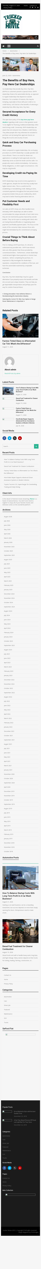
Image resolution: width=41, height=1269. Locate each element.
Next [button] (37, 333)
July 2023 (7, 654)
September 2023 (9, 645)
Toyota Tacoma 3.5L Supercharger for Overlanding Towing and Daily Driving (20, 485)
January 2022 (8, 727)
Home (26, 5)
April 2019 (7, 826)
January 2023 (8, 675)
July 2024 (7, 615)
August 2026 (8, 517)
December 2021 (9, 731)
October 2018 (8, 851)
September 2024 (9, 607)
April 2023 (7, 663)
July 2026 (7, 521)
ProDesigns (35, 1232)
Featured (7, 1010)
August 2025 (8, 559)
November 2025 (9, 547)
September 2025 (9, 555)
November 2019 (9, 796)
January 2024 (8, 637)
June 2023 (7, 658)
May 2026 (7, 529)
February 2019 (8, 834)
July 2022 (7, 701)
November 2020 (9, 774)
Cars (5, 1001)
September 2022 (9, 693)
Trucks (6, 1022)
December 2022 (9, 680)
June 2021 (7, 753)
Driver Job (7, 1005)
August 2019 (8, 808)
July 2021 (7, 748)
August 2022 (8, 697)
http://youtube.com (38, 7)
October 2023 (8, 641)
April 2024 (7, 628)
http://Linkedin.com (35, 7)
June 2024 (7, 620)
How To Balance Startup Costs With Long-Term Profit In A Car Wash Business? (27, 389)
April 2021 (7, 761)
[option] (20, 332)
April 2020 (7, 787)
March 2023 (8, 667)
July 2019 (7, 813)
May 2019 (7, 821)
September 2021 (9, 740)
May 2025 (7, 572)
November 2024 (9, 598)
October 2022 (8, 688)
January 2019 (8, 839)
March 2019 (8, 830)
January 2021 (8, 770)
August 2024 (8, 611)
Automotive (16, 75)
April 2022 (7, 714)
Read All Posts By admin (12, 373)
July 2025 (7, 564)
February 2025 (8, 585)
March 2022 (8, 718)
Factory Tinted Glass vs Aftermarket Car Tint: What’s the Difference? (26, 410)
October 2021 (8, 735)
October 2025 (8, 551)
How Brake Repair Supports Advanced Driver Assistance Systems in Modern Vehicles (19, 344)
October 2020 (8, 778)
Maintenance (8, 1014)
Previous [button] (4, 333)
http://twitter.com (32, 7)
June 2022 (7, 705)
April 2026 (7, 534)
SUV (5, 1018)
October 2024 (8, 602)
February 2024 (8, 632)
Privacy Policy (7, 8)
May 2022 (7, 710)
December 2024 (9, 594)
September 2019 (9, 804)
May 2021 (7, 757)
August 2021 (8, 744)
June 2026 (7, 525)
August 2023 (8, 650)
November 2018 (9, 847)
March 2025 (8, 581)
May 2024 (7, 624)
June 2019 (7, 817)
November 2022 (9, 684)
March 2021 (8, 766)
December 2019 (9, 791)
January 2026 (8, 542)
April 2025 (7, 577)
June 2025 (7, 568)
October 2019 (8, 800)
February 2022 (8, 723)
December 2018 (9, 843)
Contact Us (33, 5)
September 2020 (9, 783)
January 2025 (8, 590)
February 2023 (8, 671)
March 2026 (8, 538)
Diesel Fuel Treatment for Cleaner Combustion (19, 466)
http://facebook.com (30, 7)
